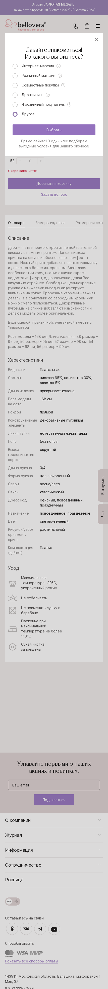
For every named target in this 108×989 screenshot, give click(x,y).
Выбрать (54, 130)
